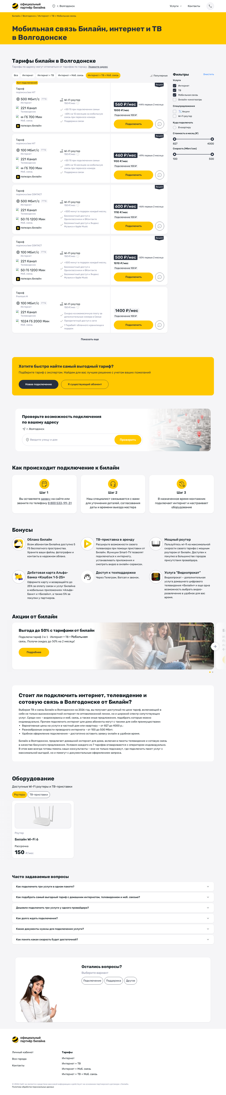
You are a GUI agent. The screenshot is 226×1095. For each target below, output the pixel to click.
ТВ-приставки (39, 794)
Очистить (208, 74)
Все (16, 75)
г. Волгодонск (35, 428)
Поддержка (113, 980)
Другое (130, 980)
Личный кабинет (22, 1052)
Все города (19, 1058)
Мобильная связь (188, 95)
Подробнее (34, 652)
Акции (186, 111)
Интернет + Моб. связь (70, 75)
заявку (46, 499)
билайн (16, 16)
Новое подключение (38, 384)
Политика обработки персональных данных (33, 1087)
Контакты (194, 6)
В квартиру (184, 127)
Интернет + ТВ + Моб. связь (103, 75)
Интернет (27, 75)
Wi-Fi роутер (185, 116)
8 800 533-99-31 (60, 503)
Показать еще (90, 339)
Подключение (92, 980)
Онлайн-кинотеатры (190, 99)
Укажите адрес (98, 66)
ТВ (179, 90)
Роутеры (19, 794)
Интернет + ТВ (46, 75)
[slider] (174, 139)
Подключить (133, 124)
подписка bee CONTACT (29, 194)
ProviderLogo (28, 6)
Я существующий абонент (85, 384)
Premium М (22, 296)
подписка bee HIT (25, 92)
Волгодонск (29, 16)
